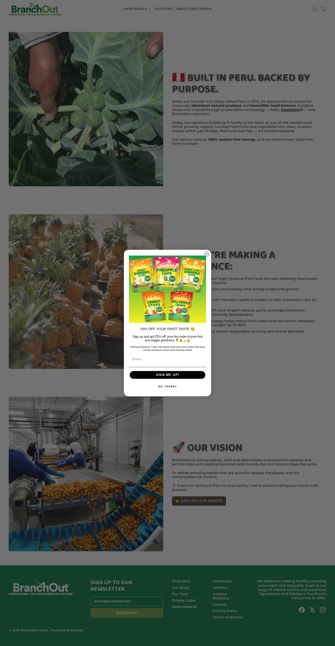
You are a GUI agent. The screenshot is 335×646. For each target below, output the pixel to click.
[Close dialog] (207, 254)
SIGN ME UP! (167, 374)
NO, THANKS (167, 386)
